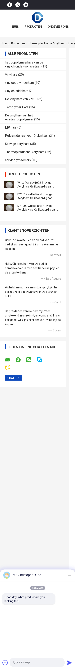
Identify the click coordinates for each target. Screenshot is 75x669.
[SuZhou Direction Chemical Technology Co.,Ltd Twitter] (18, 5)
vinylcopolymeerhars (19, 83)
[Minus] (69, 575)
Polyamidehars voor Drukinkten (26, 136)
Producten (33, 26)
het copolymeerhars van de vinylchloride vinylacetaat (24, 64)
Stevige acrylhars (17, 144)
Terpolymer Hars (16, 107)
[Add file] (5, 662)
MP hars (11, 127)
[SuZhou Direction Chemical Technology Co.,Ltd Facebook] (9, 4)
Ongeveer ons (58, 26)
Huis (15, 26)
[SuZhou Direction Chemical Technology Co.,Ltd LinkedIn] (25, 4)
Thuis (3, 43)
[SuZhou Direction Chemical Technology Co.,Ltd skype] (42, 360)
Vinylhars (11, 74)
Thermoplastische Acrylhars (46, 43)
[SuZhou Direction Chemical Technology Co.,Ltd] (38, 17)
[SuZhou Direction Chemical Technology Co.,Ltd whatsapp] (21, 360)
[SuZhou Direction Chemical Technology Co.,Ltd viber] (10, 367)
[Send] (69, 662)
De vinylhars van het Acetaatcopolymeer (19, 117)
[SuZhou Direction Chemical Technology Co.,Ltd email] (10, 360)
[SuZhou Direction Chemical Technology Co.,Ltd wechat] (31, 360)
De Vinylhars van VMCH (21, 99)
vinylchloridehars (16, 91)
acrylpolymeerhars (18, 160)
